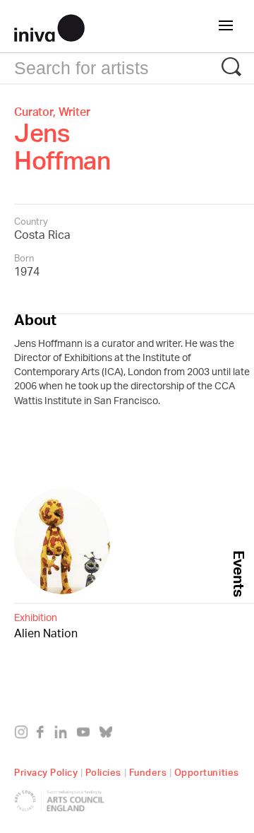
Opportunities (206, 770)
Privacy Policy (46, 770)
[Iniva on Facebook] (44, 734)
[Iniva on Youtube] (86, 734)
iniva (49, 26)
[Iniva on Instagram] (24, 734)
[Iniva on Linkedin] (64, 734)
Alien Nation (46, 626)
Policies (103, 770)
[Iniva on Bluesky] (109, 734)
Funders (148, 770)
